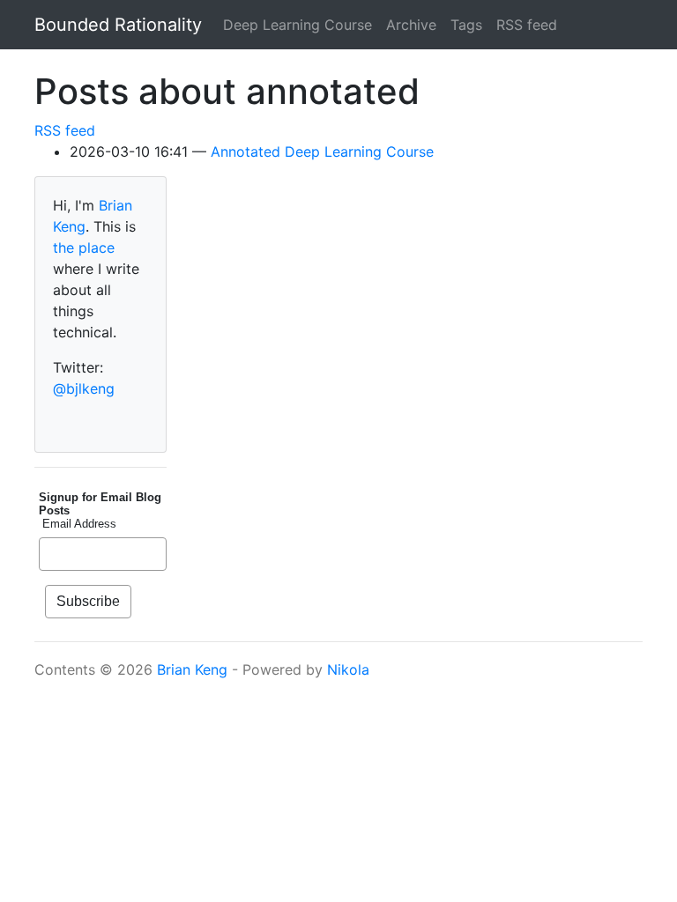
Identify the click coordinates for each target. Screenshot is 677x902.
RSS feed (526, 24)
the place (84, 247)
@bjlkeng (84, 388)
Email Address (77, 523)
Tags (466, 24)
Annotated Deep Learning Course (322, 151)
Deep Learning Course (297, 24)
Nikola (348, 669)
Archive (411, 24)
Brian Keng (192, 669)
